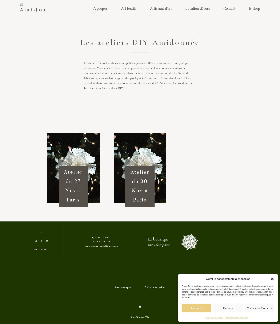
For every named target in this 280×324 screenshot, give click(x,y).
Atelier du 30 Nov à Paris (140, 186)
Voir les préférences (259, 308)
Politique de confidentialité (237, 317)
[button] (272, 279)
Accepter (196, 308)
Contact (229, 9)
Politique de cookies (214, 317)
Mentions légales (123, 287)
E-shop (254, 9)
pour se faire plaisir (158, 245)
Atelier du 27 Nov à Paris (73, 186)
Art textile (128, 9)
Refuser (228, 308)
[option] (73, 170)
